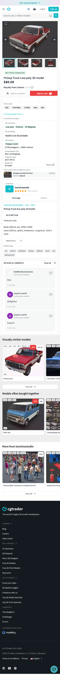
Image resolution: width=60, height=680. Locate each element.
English (35, 658)
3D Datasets (7, 553)
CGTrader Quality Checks (13, 114)
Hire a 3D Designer (10, 558)
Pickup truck (8, 378)
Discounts (6, 572)
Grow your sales (9, 583)
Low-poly (10, 127)
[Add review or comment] (55, 263)
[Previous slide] (5, 39)
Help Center (7, 538)
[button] (50, 15)
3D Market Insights (10, 587)
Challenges (7, 616)
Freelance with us (9, 592)
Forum (5, 621)
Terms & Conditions (10, 658)
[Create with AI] (28, 9)
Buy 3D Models (8, 543)
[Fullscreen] (6, 23)
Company (6, 524)
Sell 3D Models (8, 578)
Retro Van (6, 432)
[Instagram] (15, 668)
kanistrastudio (22, 187)
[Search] (56, 15)
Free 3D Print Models (11, 568)
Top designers (8, 612)
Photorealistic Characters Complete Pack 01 (19, 485)
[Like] (11, 99)
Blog (4, 528)
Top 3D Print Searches (11, 602)
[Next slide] (54, 39)
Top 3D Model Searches (12, 597)
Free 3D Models (9, 563)
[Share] (48, 99)
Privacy (25, 658)
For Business (7, 548)
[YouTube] (10, 668)
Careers (5, 533)
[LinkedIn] (4, 668)
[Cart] (34, 9)
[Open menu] (3, 9)
